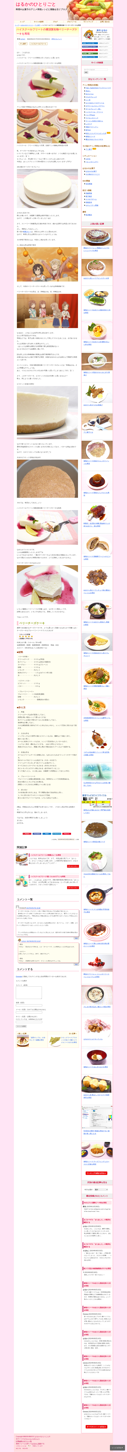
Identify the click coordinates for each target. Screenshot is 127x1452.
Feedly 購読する (88, 53)
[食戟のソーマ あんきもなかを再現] (97, 1064)
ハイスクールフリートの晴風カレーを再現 (46, 855)
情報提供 (89, 202)
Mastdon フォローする (89, 57)
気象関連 (89, 193)
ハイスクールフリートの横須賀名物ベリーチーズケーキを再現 (47, 31)
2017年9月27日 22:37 (34, 941)
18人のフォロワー (103, 50)
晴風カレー (27, 231)
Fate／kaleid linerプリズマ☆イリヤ (98, 88)
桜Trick (88, 130)
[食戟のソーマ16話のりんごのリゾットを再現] (97, 458)
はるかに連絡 (36, 1443)
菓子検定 (89, 196)
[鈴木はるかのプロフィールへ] (89, 39)
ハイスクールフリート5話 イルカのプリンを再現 (48, 876)
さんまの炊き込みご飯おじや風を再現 (97, 1007)
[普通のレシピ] (26, 636)
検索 (86, 72)
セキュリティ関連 (92, 205)
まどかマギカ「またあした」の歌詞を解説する (97, 1221)
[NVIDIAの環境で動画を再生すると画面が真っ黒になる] (97, 1128)
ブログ (55, 22)
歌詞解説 (89, 215)
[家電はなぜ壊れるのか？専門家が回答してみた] (97, 807)
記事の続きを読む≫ (73, 866)
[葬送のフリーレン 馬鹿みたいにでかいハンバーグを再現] (97, 245)
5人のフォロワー (103, 57)
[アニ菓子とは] (97, 429)
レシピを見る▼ (117, 1448)
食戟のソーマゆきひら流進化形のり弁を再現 (97, 1284)
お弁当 (88, 159)
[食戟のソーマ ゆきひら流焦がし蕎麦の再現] (97, 619)
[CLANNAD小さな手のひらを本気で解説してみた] (97, 780)
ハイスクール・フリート (94, 112)
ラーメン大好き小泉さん (94, 121)
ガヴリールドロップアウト (95, 106)
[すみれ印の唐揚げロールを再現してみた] (97, 871)
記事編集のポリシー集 (24, 1441)
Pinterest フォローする (89, 50)
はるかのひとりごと (36, 4)
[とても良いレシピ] (32, 636)
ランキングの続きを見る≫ (96, 1173)
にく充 (88, 100)
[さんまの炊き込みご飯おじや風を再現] (97, 1004)
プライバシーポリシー (32, 1439)
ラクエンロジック (92, 118)
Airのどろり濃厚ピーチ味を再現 (95, 1203)
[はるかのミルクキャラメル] (97, 1036)
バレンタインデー (92, 162)
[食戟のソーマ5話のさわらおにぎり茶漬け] (97, 370)
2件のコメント (56, 39)
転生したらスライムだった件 (96, 133)
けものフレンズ (91, 97)
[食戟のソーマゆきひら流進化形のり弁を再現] (97, 307)
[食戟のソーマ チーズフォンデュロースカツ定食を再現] (97, 1159)
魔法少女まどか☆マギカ (94, 139)
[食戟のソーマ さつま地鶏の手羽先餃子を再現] (97, 907)
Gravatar (19, 976)
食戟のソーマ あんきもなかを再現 (96, 1067)
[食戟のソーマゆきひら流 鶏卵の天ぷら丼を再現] (97, 339)
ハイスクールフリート (38, 44)
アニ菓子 (37, 25)
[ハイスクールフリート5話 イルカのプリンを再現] (22, 886)
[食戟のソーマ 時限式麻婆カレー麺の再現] (97, 683)
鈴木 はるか (102, 30)
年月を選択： (89, 1189)
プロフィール (71, 22)
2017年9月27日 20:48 (33, 908)
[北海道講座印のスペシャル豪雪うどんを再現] (97, 715)
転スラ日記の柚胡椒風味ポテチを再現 (97, 1268)
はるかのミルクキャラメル (93, 1039)
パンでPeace (90, 115)
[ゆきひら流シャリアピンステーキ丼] (97, 275)
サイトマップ (88, 22)
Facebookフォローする (89, 46)
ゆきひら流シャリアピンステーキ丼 (96, 278)
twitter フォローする (88, 43)
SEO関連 (89, 184)
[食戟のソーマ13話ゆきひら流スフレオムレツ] (97, 650)
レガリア (89, 124)
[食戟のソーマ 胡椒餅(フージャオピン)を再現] (97, 554)
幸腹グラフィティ (92, 127)
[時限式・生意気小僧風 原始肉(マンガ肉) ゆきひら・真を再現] (97, 520)
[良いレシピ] (29, 636)
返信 (76, 938)
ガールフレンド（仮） (94, 109)
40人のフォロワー (103, 46)
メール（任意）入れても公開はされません (31, 1009)
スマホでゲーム (91, 199)
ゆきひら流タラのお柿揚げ (93, 405)
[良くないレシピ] (23, 636)
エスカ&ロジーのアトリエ (95, 103)
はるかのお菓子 (91, 171)
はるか (23, 39)
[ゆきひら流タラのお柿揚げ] (97, 402)
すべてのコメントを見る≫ (96, 1427)
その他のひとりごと (93, 174)
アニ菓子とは (88, 432)
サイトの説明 (38, 22)
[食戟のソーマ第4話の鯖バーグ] (97, 839)
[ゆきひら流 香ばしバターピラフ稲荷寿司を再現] (97, 1092)
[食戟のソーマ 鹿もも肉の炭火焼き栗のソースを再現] (97, 941)
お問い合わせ (105, 22)
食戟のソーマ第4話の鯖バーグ (94, 842)
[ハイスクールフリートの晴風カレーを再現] (22, 865)
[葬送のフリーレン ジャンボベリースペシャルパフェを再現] (97, 971)
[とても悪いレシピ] (20, 636)
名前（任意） (20, 1002)
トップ (22, 22)
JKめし (88, 91)
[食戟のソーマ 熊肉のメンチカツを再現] (97, 490)
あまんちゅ (90, 94)
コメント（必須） (22, 985)
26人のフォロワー (103, 53)
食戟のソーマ (90, 136)
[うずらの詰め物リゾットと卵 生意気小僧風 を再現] (97, 749)
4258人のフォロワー (104, 43)
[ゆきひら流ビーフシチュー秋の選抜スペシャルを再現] (97, 587)
